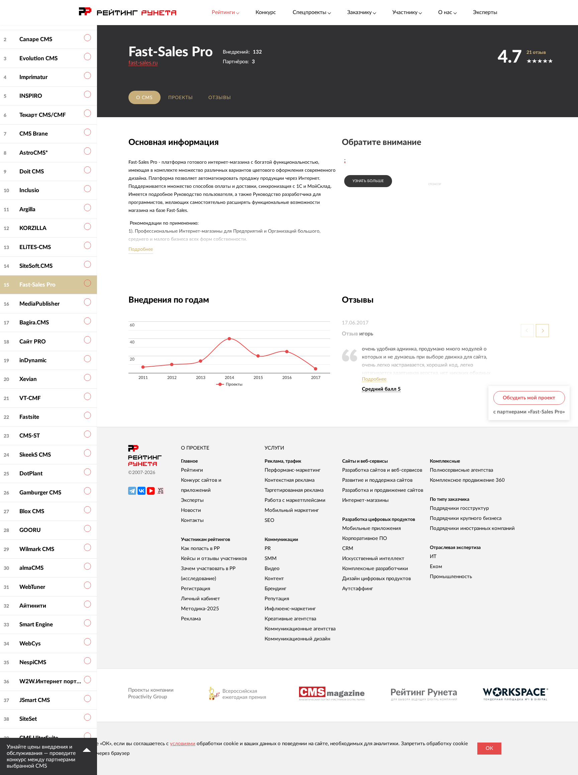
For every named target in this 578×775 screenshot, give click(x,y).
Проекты (180, 97)
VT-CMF (30, 398)
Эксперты (485, 12)
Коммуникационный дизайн (297, 638)
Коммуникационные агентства (300, 628)
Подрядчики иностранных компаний (472, 528)
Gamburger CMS (40, 492)
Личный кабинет (200, 598)
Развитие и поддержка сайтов (377, 480)
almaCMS (31, 568)
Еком (436, 566)
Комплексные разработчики (375, 568)
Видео (272, 568)
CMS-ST (29, 436)
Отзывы (219, 97)
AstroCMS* (33, 153)
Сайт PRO (32, 341)
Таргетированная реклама (294, 490)
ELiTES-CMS (35, 247)
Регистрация (195, 588)
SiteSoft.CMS (36, 266)
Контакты (192, 520)
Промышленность (451, 576)
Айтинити (32, 606)
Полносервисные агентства (461, 470)
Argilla (27, 209)
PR (268, 548)
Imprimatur (33, 77)
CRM (347, 548)
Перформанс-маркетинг (292, 470)
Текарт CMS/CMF (42, 115)
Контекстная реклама (289, 480)
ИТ (433, 556)
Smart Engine (36, 624)
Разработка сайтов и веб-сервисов (382, 470)
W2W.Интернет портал (50, 681)
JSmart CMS (34, 700)
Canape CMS (35, 39)
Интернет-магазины (365, 500)
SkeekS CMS (35, 455)
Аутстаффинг (357, 588)
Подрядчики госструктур (459, 508)
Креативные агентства (290, 618)
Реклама (191, 618)
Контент (274, 578)
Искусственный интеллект (373, 558)
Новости (191, 510)
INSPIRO (30, 96)
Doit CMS (31, 171)
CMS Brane (33, 134)
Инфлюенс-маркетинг (290, 608)
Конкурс (266, 12)
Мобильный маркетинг (292, 510)
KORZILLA (32, 228)
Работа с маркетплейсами (295, 500)
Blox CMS (31, 511)
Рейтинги (192, 470)
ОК (489, 748)
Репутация (277, 598)
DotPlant (30, 473)
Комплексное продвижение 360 (467, 480)
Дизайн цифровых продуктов (376, 578)
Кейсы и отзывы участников (214, 558)
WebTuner (32, 587)
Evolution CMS (38, 58)
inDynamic (32, 360)
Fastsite (29, 417)
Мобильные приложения (371, 528)
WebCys (30, 643)
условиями (182, 743)
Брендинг (275, 588)
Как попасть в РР (200, 548)
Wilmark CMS (36, 549)
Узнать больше (368, 181)
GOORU (30, 530)
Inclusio (29, 190)
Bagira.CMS (34, 322)
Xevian (28, 379)
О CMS (144, 97)
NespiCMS (32, 662)
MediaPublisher (39, 304)
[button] (542, 330)
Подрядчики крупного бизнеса (465, 518)
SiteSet (28, 719)
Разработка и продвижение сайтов (382, 490)
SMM (271, 558)
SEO (269, 520)
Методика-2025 (200, 608)
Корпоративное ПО (364, 538)
